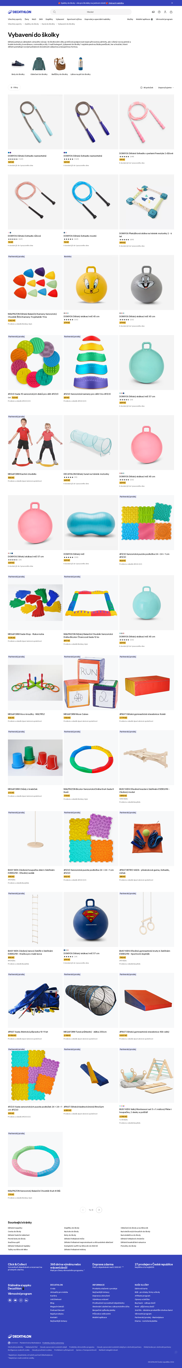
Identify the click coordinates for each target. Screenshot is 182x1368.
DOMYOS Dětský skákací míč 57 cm (137, 396)
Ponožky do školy (128, 1246)
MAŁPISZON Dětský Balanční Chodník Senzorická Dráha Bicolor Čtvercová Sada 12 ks (88, 635)
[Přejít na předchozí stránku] (83, 1210)
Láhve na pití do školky (81, 74)
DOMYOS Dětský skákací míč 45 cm (81, 316)
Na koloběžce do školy (131, 1235)
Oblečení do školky (38, 74)
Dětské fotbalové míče (74, 1239)
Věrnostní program (164, 19)
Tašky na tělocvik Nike (18, 1249)
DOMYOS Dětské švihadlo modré (80, 236)
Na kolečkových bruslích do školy (135, 1231)
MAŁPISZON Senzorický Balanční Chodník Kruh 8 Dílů (34, 1191)
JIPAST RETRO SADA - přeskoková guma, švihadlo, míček (144, 871)
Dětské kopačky (15, 1228)
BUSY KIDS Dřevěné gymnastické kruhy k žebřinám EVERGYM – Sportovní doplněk (145, 952)
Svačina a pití (14, 1242)
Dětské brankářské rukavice (133, 1242)
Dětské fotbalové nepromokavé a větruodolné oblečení (88, 1242)
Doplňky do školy (71, 1228)
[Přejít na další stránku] (99, 1210)
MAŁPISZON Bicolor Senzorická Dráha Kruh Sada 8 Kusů (89, 790)
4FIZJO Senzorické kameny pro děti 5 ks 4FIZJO (87, 394)
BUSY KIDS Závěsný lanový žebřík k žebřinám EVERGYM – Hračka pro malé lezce (30, 952)
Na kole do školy (71, 1231)
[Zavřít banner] (172, 3)
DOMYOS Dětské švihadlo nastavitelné (27, 156)
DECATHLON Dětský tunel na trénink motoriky (86, 474)
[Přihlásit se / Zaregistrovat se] (165, 12)
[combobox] (166, 87)
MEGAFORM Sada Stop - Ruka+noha (26, 634)
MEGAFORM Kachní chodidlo (22, 474)
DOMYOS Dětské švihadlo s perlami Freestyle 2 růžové (146, 153)
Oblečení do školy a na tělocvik (134, 1228)
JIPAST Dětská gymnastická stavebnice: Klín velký (144, 1032)
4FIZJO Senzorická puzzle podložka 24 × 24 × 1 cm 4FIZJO (144, 555)
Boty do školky (18, 74)
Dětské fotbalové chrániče (132, 1239)
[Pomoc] (159, 12)
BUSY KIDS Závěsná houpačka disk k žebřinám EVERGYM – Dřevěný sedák (31, 871)
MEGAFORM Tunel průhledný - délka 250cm (85, 1032)
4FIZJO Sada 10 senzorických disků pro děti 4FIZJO (33, 394)
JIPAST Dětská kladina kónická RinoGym (84, 1107)
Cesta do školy (14, 1231)
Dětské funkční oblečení (18, 1235)
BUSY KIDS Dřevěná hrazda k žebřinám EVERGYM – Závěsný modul (144, 790)
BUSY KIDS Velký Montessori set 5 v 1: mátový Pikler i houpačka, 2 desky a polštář (145, 1110)
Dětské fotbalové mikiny (75, 1249)
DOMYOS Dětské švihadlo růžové (24, 236)
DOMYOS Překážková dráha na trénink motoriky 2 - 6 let (145, 235)
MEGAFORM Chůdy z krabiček (23, 789)
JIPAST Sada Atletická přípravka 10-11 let (28, 1032)
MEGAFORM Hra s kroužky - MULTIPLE (26, 714)
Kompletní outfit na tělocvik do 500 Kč (81, 1246)
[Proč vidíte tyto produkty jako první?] (141, 87)
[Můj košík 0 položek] (171, 12)
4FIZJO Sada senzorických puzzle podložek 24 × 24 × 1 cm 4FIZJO (35, 1108)
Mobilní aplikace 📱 (144, 19)
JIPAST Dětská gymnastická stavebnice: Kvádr (142, 714)
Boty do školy (70, 1235)
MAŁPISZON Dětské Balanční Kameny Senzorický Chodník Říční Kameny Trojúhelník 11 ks (32, 315)
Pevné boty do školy (17, 1239)
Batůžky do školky (60, 74)
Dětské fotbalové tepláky (19, 1246)
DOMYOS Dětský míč (74, 554)
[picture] (35, 121)
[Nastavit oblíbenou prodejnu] (153, 12)
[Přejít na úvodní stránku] (19, 12)
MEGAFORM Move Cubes (76, 714)
